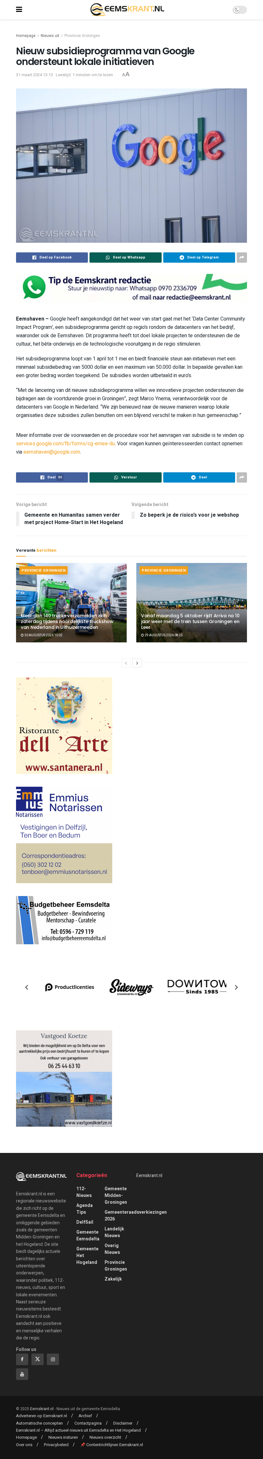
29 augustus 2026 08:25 (163, 635)
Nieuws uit (50, 36)
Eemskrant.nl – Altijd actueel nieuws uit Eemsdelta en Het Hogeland (78, 1430)
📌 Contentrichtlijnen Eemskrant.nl (111, 1445)
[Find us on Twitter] (37, 1359)
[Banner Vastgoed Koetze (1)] (64, 1078)
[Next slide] (236, 987)
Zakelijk (113, 1279)
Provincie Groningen (82, 36)
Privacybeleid (56, 1445)
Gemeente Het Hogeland (87, 1256)
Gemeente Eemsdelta (87, 1235)
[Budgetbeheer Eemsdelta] (64, 919)
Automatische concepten (39, 1423)
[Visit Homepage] (127, 9)
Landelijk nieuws (114, 1232)
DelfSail (84, 1222)
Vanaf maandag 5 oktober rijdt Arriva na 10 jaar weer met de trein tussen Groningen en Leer (190, 621)
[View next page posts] (137, 662)
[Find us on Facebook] (22, 1359)
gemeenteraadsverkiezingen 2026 (136, 1215)
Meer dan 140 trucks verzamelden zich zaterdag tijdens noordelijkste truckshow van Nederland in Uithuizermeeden (67, 621)
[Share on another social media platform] (242, 257)
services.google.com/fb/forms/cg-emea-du (65, 444)
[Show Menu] (19, 9)
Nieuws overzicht (105, 1437)
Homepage (26, 36)
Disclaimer (122, 1423)
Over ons (24, 1445)
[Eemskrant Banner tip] (131, 288)
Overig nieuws (112, 1249)
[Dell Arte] (64, 725)
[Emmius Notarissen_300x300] (64, 834)
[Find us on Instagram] (53, 1359)
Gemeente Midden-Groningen (116, 1195)
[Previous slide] (27, 987)
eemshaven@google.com (51, 452)
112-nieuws (84, 1192)
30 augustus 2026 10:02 (43, 635)
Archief (85, 1416)
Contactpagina (88, 1423)
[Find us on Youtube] (22, 1374)
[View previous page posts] (126, 662)
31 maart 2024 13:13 (34, 75)
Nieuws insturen (63, 1437)
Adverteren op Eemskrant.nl (41, 1416)
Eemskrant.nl (149, 1175)
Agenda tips (84, 1209)
